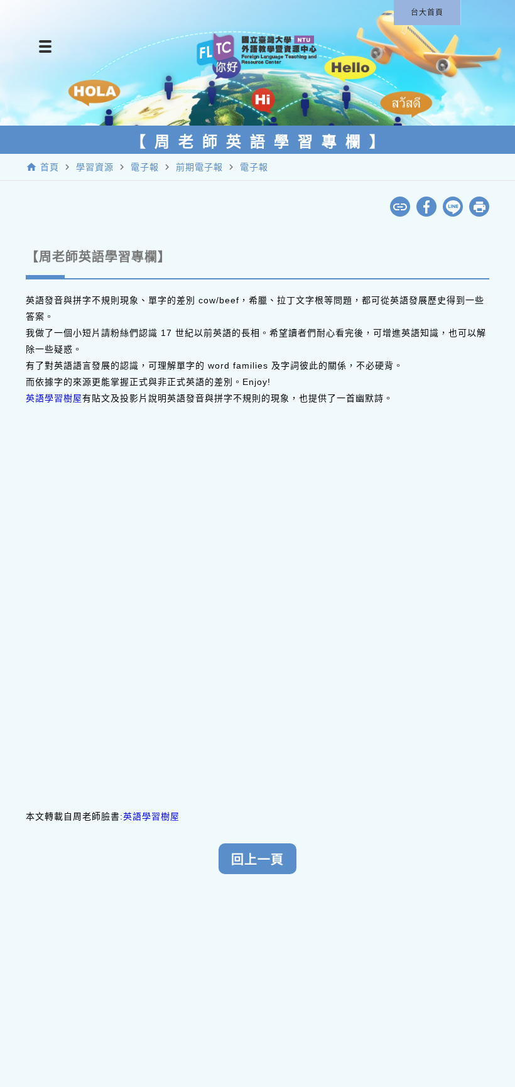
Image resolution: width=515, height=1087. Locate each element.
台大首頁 (427, 12)
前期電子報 (199, 167)
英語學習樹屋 (54, 398)
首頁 (49, 167)
